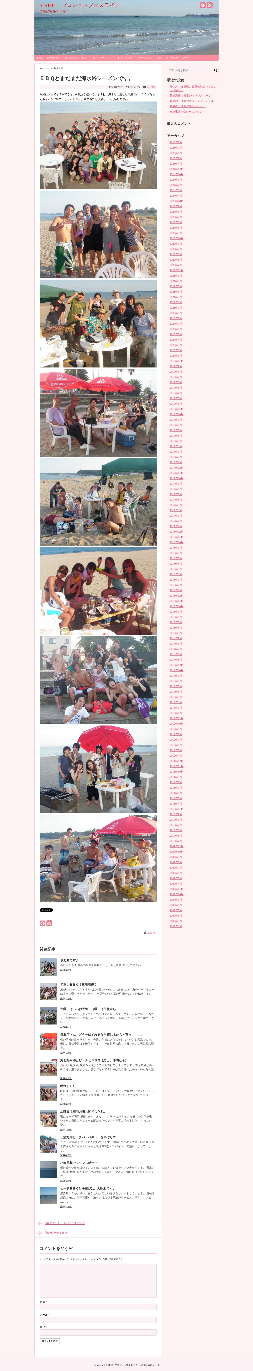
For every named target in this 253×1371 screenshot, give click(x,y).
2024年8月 (176, 179)
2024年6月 (176, 190)
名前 (43, 1301)
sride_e (151, 932)
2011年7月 (176, 787)
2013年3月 (176, 707)
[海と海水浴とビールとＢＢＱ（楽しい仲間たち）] (48, 1074)
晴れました (68, 1086)
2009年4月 (176, 883)
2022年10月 (176, 238)
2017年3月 (176, 515)
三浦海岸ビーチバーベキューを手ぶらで (88, 1137)
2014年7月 (176, 649)
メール (45, 1314)
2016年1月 (176, 590)
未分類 (150, 87)
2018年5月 (176, 441)
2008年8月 (176, 905)
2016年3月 (176, 579)
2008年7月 (176, 910)
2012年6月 (176, 745)
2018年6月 (176, 435)
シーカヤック (145, 57)
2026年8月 (176, 142)
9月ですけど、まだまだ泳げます (65, 1223)
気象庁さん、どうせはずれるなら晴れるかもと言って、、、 (102, 1034)
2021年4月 (176, 302)
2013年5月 (176, 697)
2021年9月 (176, 275)
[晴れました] (48, 1100)
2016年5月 (176, 569)
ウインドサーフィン (101, 57)
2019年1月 (176, 403)
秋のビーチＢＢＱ (56, 1232)
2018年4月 (176, 446)
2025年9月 (176, 158)
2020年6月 (176, 329)
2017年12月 (176, 467)
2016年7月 (176, 558)
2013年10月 (176, 670)
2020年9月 (176, 313)
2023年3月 (176, 233)
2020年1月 (176, 355)
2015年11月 (176, 601)
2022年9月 (176, 243)
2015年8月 (176, 617)
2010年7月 (176, 825)
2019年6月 (176, 382)
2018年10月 (176, 414)
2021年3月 (176, 307)
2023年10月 (176, 201)
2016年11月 (176, 537)
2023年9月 (176, 206)
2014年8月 (176, 643)
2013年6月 (176, 691)
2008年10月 (176, 894)
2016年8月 (176, 553)
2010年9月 (176, 814)
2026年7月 (176, 147)
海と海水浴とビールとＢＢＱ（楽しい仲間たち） (94, 1060)
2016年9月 (176, 547)
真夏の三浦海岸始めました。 (187, 106)
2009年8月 (176, 862)
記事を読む (66, 970)
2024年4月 (176, 195)
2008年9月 (176, 899)
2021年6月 (176, 291)
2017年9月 (176, 483)
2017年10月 (176, 478)
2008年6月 (176, 915)
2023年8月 (176, 211)
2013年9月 (176, 675)
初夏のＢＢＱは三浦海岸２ (78, 984)
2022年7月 (176, 249)
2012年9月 (176, 729)
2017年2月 (176, 521)
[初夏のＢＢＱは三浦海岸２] (48, 999)
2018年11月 (176, 409)
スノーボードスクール (178, 57)
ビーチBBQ (53, 57)
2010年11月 (176, 809)
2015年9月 (176, 611)
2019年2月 (176, 398)
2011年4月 (176, 803)
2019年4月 (176, 393)
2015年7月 (176, 622)
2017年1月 (176, 526)
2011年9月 (176, 777)
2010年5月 (176, 835)
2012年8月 (176, 734)
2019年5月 (176, 387)
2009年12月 (176, 846)
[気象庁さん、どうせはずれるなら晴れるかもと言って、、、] (48, 1049)
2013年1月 (176, 713)
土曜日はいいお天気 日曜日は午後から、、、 (92, 1009)
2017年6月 (176, 499)
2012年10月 (176, 723)
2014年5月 (176, 659)
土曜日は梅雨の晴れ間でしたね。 (83, 1111)
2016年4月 (176, 574)
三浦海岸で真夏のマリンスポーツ (190, 95)
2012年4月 (176, 755)
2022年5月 (176, 259)
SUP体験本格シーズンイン (186, 111)
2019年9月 (176, 366)
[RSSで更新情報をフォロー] (210, 6)
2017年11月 (176, 473)
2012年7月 (176, 739)
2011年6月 (176, 793)
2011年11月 (176, 766)
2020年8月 (176, 318)
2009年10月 (176, 851)
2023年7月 (176, 217)
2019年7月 (176, 377)
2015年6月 (176, 627)
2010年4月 (176, 841)
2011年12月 (176, 761)
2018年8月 (176, 425)
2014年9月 (176, 638)
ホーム (40, 57)
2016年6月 (176, 563)
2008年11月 (176, 889)
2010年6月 (176, 830)
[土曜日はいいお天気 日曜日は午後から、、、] (48, 1023)
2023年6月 (176, 222)
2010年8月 (176, 819)
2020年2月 (176, 350)
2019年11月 (176, 361)
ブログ (158, 57)
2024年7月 (176, 185)
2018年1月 (176, 462)
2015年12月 (176, 595)
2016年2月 (176, 585)
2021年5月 (176, 297)
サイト (44, 1327)
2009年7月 (176, 867)
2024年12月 (176, 169)
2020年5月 (176, 334)
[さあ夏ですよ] (48, 974)
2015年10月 (176, 606)
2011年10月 (176, 771)
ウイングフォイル (124, 57)
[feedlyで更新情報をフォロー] (203, 6)
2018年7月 (176, 430)
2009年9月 (176, 857)
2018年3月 (176, 451)
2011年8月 (176, 782)
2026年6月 (176, 153)
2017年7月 (176, 494)
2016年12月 (176, 531)
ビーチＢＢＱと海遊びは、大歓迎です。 (88, 1188)
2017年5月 (176, 505)
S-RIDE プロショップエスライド (80, 5)
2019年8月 (176, 371)
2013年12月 (176, 665)
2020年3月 (176, 345)
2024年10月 (176, 174)
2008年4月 (176, 926)
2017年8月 (176, 489)
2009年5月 (176, 878)
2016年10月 (176, 542)
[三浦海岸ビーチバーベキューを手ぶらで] (48, 1151)
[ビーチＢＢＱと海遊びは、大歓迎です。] (48, 1203)
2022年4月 (176, 265)
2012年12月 (176, 718)
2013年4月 (176, 702)
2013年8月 (176, 681)
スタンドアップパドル (74, 57)
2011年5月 (176, 798)
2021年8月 (176, 281)
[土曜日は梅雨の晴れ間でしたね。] (48, 1126)
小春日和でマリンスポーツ (78, 1163)
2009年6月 (176, 873)
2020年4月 (176, 339)
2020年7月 (176, 323)
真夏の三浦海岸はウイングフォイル (192, 100)
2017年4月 (176, 510)
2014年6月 (176, 654)
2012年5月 (176, 750)
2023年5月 (176, 227)
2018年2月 (176, 457)
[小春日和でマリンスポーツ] (48, 1177)
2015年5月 (176, 633)
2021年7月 (176, 286)
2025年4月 (176, 163)
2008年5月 (176, 921)
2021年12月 (176, 270)
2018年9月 (176, 419)
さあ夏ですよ (69, 960)
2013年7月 (176, 686)
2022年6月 (176, 254)
